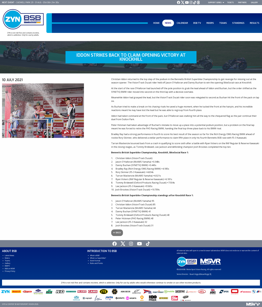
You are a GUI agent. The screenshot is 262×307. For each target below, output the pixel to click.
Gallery (254, 3)
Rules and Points (96, 263)
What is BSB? (95, 255)
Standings (238, 23)
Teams (223, 23)
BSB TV (197, 23)
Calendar (182, 23)
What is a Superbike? (98, 258)
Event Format (95, 260)
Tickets (230, 3)
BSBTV (7, 266)
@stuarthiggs (204, 274)
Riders (210, 23)
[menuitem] (215, 2)
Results (254, 23)
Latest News (9, 255)
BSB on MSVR (10, 268)
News (168, 23)
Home (156, 23)
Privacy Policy (10, 271)
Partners (242, 3)
